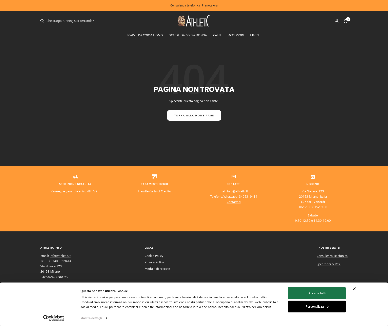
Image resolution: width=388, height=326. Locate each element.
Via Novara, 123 (313, 191)
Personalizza (315, 306)
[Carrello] (345, 21)
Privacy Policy (154, 262)
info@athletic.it (237, 191)
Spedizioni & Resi (329, 264)
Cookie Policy (154, 256)
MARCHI (255, 35)
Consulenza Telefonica (332, 256)
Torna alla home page (194, 115)
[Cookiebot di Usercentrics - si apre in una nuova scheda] (53, 318)
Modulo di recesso (157, 269)
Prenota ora (210, 5)
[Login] (336, 20)
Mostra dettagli (91, 318)
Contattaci (234, 202)
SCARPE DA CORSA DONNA (188, 35)
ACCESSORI (236, 35)
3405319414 (248, 196)
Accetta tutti (317, 293)
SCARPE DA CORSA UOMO (145, 35)
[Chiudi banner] (354, 288)
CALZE (217, 35)
